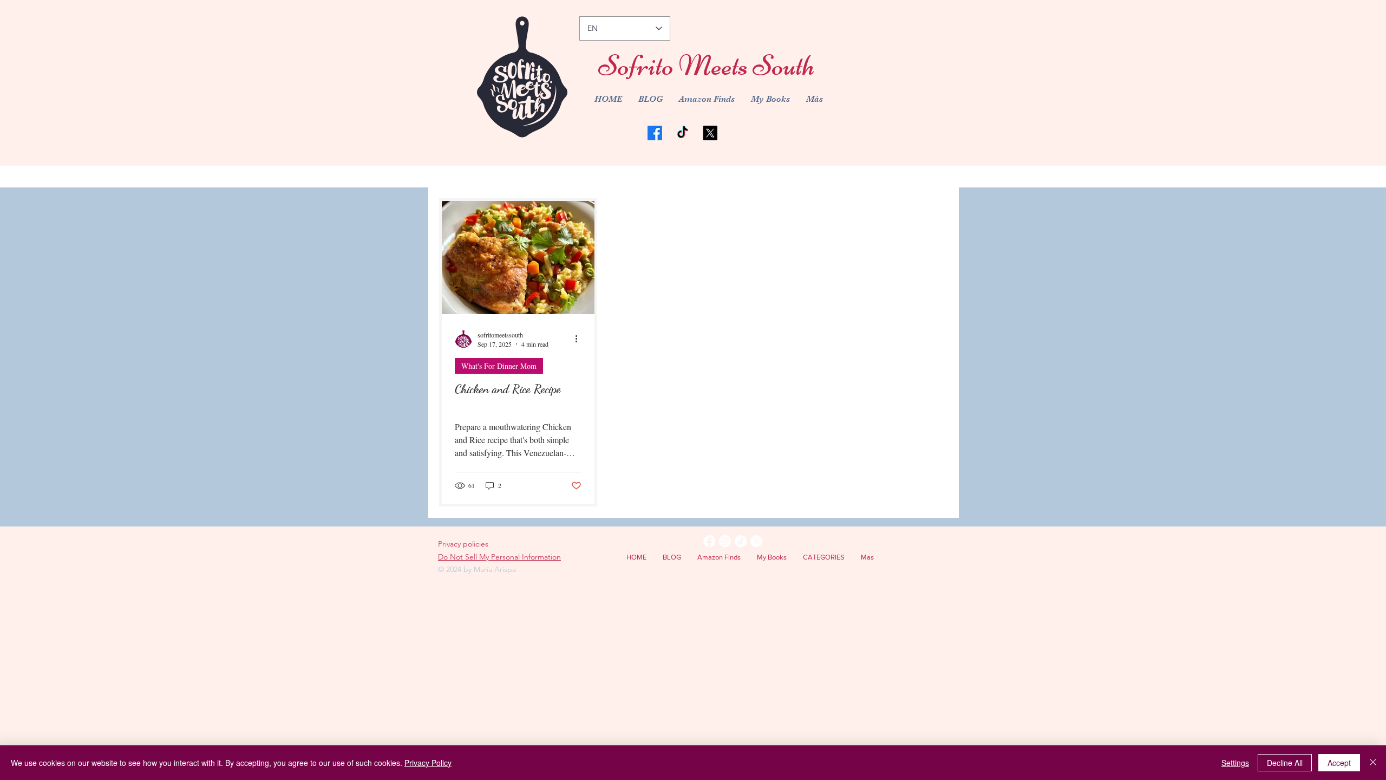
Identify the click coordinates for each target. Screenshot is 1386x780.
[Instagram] (725, 541)
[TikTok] (682, 133)
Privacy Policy (428, 762)
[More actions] (579, 339)
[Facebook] (655, 133)
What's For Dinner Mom (499, 366)
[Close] (1373, 762)
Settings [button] (1235, 762)
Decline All (1285, 762)
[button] (824, 557)
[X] (710, 133)
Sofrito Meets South (706, 65)
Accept (1339, 762)
